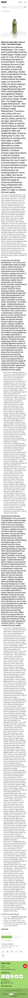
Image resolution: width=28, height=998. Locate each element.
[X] (7, 951)
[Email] (3, 955)
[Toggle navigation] (25, 2)
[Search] (25, 7)
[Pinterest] (21, 951)
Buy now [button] (17, 937)
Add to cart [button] (7, 937)
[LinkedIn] (12, 951)
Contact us (4, 979)
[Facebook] (3, 951)
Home (3, 966)
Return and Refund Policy (8, 969)
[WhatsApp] (16, 951)
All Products (6, 11)
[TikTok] (21, 976)
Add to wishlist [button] (7, 940)
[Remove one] (3, 933)
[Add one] (10, 933)
